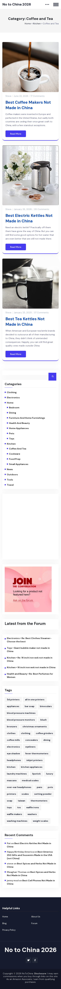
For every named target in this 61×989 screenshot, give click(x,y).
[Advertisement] (30, 526)
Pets (11, 433)
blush (43, 719)
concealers (31, 740)
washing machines (17, 820)
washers (32, 814)
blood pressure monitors (21, 719)
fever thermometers (36, 753)
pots (50, 787)
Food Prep (14, 459)
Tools (10, 479)
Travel (10, 484)
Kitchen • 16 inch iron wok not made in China (31, 667)
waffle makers (14, 814)
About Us (35, 916)
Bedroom (14, 407)
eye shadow (13, 753)
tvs (19, 807)
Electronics (13, 397)
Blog (4, 923)
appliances (13, 706)
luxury (49, 773)
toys (9, 807)
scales (25, 794)
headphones (14, 760)
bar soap (29, 706)
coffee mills (13, 740)
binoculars (46, 706)
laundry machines (17, 773)
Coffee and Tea (17, 448)
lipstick (36, 773)
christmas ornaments (35, 726)
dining (46, 740)
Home (28, 23)
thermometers (39, 800)
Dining (12, 412)
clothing (25, 733)
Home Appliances (19, 428)
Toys (11, 438)
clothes (11, 733)
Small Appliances (18, 464)
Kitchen (37, 23)
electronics (13, 746)
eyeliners (30, 746)
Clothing (12, 392)
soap (9, 800)
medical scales (30, 780)
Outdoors (12, 474)
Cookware (14, 453)
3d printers (13, 699)
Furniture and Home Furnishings (27, 417)
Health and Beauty (19, 423)
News (10, 469)
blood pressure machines (21, 713)
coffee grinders (44, 733)
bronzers (12, 726)
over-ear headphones (19, 787)
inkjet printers (34, 760)
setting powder (43, 794)
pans (39, 787)
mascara (11, 780)
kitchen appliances (31, 767)
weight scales (40, 820)
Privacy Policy (8, 930)
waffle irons (32, 807)
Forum (34, 923)
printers (11, 794)
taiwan (21, 800)
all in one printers (34, 699)
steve (8, 96)
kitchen (11, 767)
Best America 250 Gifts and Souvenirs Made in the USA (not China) (30, 855)
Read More (15, 133)
